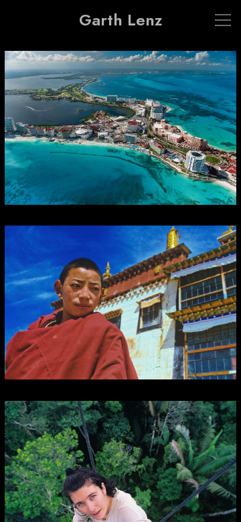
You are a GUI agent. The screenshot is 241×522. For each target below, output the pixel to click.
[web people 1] (120, 311)
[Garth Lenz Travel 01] (120, 136)
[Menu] (223, 20)
